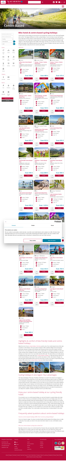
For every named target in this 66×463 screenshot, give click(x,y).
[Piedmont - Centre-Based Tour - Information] (41, 152)
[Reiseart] (14, 42)
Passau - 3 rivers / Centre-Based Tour (41, 62)
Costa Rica (22, 455)
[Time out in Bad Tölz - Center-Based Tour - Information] (41, 217)
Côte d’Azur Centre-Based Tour (56, 258)
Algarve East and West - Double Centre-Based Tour (25, 320)
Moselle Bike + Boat (5, 447)
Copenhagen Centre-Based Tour (25, 258)
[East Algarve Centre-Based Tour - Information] (57, 281)
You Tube (41, 447)
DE (61, 2)
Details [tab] (33, 225)
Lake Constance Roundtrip (6, 443)
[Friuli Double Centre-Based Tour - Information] (26, 152)
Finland (29, 455)
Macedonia (51, 455)
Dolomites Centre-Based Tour (56, 161)
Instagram (42, 443)
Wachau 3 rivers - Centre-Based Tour (25, 96)
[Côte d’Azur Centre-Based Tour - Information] (57, 250)
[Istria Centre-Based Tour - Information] (57, 120)
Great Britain (34, 455)
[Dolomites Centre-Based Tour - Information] (57, 152)
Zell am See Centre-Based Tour (25, 62)
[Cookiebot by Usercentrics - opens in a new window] (55, 222)
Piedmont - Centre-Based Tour (41, 161)
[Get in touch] (59, 2)
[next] (61, 367)
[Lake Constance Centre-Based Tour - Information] (57, 185)
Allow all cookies (52, 240)
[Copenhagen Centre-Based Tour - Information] (26, 250)
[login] (54, 2)
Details (28, 78)
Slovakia (61, 455)
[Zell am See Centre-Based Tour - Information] (26, 54)
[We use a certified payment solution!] (62, 443)
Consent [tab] (14, 225)
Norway (54, 455)
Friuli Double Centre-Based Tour (25, 161)
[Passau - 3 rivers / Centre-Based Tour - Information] (41, 54)
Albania (7, 455)
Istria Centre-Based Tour (56, 128)
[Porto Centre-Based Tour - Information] (41, 281)
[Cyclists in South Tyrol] (33, 18)
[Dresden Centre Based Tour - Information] (57, 217)
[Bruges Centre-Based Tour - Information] (41, 250)
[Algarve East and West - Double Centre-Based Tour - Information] (26, 312)
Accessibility (29, 449)
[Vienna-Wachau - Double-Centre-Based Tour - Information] (41, 87)
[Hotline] (21, 1)
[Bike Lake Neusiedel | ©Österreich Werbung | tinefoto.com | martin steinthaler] (26, 367)
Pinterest (41, 445)
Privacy (28, 447)
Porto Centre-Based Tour (41, 289)
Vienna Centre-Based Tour (56, 95)
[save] (56, 2)
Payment (28, 445)
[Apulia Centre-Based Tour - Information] (41, 185)
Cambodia (14, 455)
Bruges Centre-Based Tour (41, 257)
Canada (18, 455)
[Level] (14, 44)
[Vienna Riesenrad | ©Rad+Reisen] (41, 367)
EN (64, 2)
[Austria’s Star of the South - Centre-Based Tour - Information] (41, 120)
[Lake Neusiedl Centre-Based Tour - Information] (26, 120)
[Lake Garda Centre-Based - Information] (26, 185)
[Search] (42, 2)
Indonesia (38, 455)
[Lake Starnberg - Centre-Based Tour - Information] (26, 217)
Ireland (42, 455)
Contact (15, 446)
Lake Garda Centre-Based (25, 193)
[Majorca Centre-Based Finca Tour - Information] (26, 281)
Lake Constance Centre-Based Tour (56, 194)
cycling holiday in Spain (36, 360)
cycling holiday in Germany (35, 346)
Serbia (58, 455)
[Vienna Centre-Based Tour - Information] (57, 87)
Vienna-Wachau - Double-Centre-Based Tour (41, 96)
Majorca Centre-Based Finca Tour (24, 289)
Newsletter (16, 448)
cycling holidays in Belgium (43, 355)
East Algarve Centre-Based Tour (56, 289)
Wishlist (17, 444)
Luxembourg (46, 455)
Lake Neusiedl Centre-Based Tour (24, 128)
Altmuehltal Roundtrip (5, 445)
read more (20, 47)
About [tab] (52, 225)
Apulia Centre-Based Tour (41, 193)
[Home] (3, 2)
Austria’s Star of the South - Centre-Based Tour (41, 130)
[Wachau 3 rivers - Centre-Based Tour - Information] (26, 87)
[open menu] (63, 6)
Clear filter (7, 100)
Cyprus (26, 455)
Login (17, 442)
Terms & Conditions (30, 443)
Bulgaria (10, 455)
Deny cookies (33, 240)
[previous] (22, 367)
